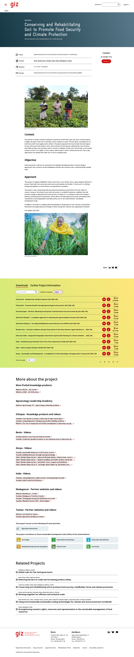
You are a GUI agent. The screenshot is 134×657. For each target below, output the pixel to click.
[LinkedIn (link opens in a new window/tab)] (109, 633)
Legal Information (50, 648)
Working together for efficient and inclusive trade (41, 594)
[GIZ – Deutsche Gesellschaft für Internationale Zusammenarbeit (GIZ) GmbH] (14, 5)
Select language (126, 5)
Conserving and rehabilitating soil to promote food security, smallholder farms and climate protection (65, 587)
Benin (35, 60)
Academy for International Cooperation (28, 652)
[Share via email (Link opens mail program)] (116, 268)
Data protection (38, 648)
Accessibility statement (96, 648)
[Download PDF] (108, 299)
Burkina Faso (42, 60)
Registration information (23, 648)
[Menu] (6, 5)
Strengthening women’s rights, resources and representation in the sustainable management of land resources (65, 610)
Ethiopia (48, 60)
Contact (84, 648)
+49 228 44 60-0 (59, 639)
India (53, 60)
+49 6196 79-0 (80, 639)
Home (6, 11)
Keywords (98, 4)
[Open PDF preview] (104, 299)
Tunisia (69, 60)
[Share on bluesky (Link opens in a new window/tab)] (113, 268)
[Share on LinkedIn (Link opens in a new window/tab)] (110, 268)
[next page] (117, 362)
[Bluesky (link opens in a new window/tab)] (113, 633)
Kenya (57, 60)
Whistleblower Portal (64, 648)
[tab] (22, 286)
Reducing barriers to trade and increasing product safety (44, 579)
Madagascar (63, 60)
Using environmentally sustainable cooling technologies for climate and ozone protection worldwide (65, 602)
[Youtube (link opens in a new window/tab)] (117, 633)
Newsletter (76, 648)
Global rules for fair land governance (35, 572)
